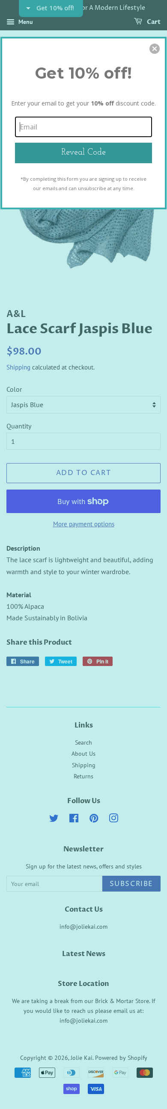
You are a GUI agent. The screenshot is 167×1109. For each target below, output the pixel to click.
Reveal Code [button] (83, 152)
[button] (154, 49)
